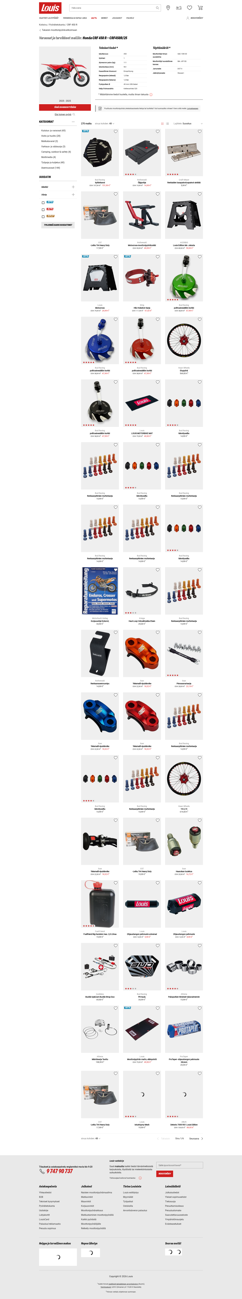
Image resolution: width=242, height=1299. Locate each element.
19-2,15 (184, 809)
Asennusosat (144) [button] (50, 167)
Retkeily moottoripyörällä (93, 1228)
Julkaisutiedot (172, 1192)
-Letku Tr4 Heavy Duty (100, 245)
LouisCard (44, 1219)
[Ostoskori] (200, 8)
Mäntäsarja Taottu (100, 1059)
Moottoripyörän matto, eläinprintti (142, 1059)
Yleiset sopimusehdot (175, 1197)
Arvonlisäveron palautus (135, 1210)
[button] (157, 8)
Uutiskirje (43, 1210)
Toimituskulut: (106, 1287)
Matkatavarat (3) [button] (49, 141)
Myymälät (128, 1197)
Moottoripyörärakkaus (92, 1210)
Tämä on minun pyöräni (65, 107)
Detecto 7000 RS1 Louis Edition (184, 1125)
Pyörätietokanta (47, 1206)
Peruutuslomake (173, 1210)
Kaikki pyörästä (88, 1219)
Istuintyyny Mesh (142, 1125)
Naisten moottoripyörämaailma (96, 1192)
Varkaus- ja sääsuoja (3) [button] (53, 146)
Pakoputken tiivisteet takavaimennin (184, 997)
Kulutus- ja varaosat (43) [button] (53, 130)
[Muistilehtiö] (189, 8)
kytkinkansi (100, 182)
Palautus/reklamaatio (50, 1224)
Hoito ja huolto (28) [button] (51, 136)
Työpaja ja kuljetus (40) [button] (53, 162)
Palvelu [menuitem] (130, 18)
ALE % (50, 209)
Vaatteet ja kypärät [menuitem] (48, 18)
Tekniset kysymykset (49, 1201)
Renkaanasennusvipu (100, 683)
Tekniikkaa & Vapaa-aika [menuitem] (75, 18)
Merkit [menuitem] (104, 18)
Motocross (100, 308)
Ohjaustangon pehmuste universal (142, 934)
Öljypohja (142, 182)
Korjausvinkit (87, 1206)
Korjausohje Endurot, (100, 621)
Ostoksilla (128, 1206)
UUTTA (50, 202)
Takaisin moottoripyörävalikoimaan (59, 30)
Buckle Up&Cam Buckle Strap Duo (100, 997)
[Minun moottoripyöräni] (179, 8)
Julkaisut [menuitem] (117, 18)
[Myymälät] (168, 8)
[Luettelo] (167, 123)
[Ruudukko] (162, 123)
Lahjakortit (44, 1215)
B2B (41, 1197)
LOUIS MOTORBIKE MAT (142, 433)
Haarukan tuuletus (184, 871)
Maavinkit (86, 1201)
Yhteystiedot (45, 1192)
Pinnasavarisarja (184, 683)
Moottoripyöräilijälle (91, 1224)
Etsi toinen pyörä (63, 114)
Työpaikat (128, 1201)
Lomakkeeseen (192, 108)
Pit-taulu (142, 997)
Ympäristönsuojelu (174, 1219)
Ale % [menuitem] (94, 18)
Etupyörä (184, 370)
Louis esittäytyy (131, 1192)
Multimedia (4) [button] (48, 157)
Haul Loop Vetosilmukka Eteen (142, 621)
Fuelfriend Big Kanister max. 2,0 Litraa (100, 934)
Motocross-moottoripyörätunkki (142, 245)
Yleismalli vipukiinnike (142, 683)
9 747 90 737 (59, 1171)
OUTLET (50, 216)
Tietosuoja (170, 1201)
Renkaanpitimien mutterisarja (100, 496)
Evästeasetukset (173, 1224)
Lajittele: (178, 123)
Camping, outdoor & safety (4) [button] (56, 152)
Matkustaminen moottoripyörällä (97, 1215)
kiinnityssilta (184, 433)
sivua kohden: (102, 123)
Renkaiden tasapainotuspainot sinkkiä (184, 182)
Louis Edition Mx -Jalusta (184, 245)
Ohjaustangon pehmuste (184, 934)
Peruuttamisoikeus (174, 1206)
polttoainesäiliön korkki (184, 308)
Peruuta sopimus (47, 1228)
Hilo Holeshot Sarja (142, 308)
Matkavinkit (87, 1197)
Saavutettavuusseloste (176, 1215)
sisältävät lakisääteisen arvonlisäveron (123, 1284)
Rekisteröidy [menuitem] (197, 18)
